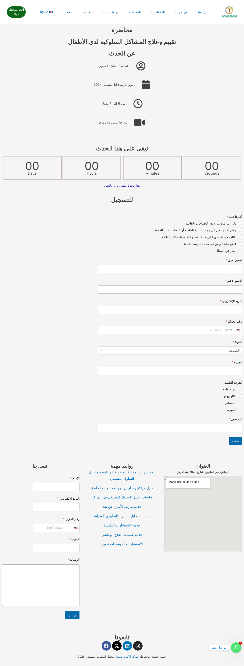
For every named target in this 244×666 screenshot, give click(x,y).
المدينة (236, 362)
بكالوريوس (229, 396)
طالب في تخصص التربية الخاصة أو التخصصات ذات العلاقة (199, 237)
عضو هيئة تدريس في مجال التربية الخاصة (209, 244)
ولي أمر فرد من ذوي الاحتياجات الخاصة (211, 223)
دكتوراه (231, 410)
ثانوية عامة (229, 389)
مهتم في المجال (226, 251)
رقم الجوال (234, 321)
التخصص (235, 419)
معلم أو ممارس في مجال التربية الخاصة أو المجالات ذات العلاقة (195, 230)
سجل (235, 441)
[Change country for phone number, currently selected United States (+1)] (237, 330)
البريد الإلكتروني (231, 301)
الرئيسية (202, 12)
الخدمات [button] (159, 12)
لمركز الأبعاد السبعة (127, 656)
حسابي (87, 12)
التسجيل (68, 12)
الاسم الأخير (233, 280)
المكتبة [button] (136, 12)
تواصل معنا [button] (112, 12)
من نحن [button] (183, 12)
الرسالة (73, 560)
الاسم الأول (234, 260)
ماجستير (231, 403)
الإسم (74, 478)
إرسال (72, 615)
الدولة (237, 342)
